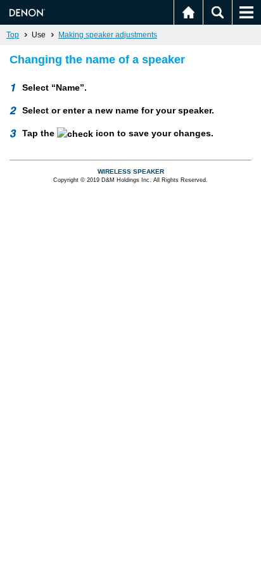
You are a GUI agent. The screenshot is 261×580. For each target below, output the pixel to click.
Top (12, 34)
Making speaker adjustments (107, 34)
